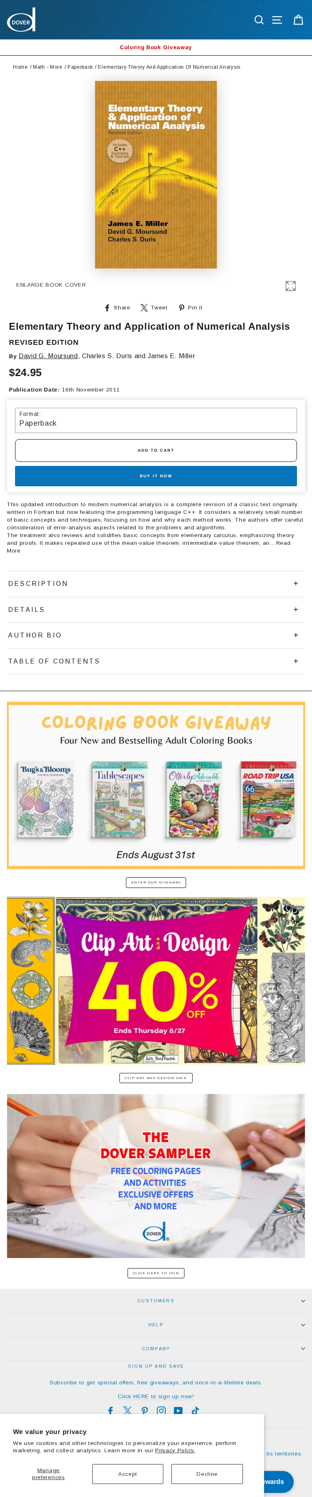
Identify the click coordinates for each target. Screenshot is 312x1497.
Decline (207, 1474)
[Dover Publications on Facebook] (110, 1410)
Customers (156, 1300)
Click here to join (156, 1273)
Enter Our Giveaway (156, 882)
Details (26, 609)
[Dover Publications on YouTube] (178, 1410)
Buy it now (156, 476)
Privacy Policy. (175, 1450)
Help (156, 1324)
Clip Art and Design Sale (156, 1078)
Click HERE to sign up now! (156, 1396)
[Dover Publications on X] (127, 1410)
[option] (156, 47)
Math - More (47, 67)
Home (20, 67)
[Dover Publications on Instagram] (161, 1410)
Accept (127, 1474)
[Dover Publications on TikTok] (195, 1410)
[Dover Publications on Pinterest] (144, 1410)
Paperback (80, 67)
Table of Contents (54, 661)
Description (38, 583)
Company (156, 1348)
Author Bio (35, 635)
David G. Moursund (48, 355)
